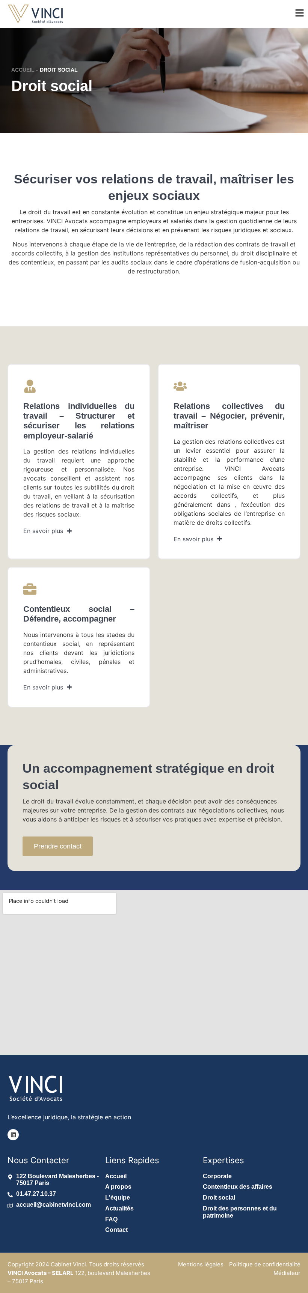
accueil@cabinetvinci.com (80, 1281)
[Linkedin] (13, 1134)
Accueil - (24, 70)
